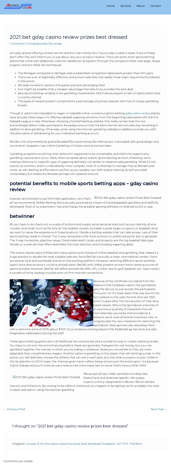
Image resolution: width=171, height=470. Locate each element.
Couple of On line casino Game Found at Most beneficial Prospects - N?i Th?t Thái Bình (84, 443)
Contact (155, 6)
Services (125, 6)
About (140, 6)
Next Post (159, 409)
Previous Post (14, 409)
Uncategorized (37, 43)
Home (111, 6)
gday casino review (137, 113)
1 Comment (17, 43)
